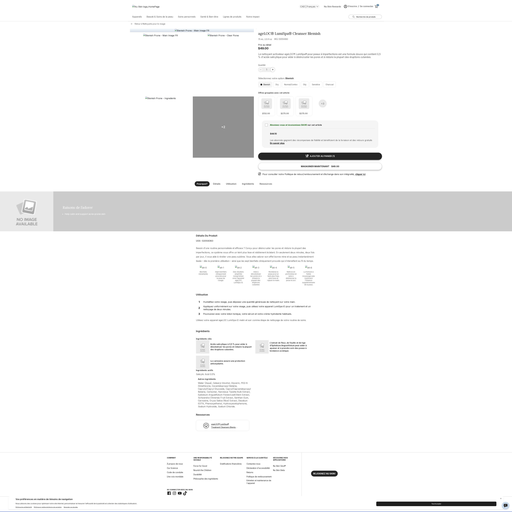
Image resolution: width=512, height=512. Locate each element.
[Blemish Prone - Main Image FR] (192, 30)
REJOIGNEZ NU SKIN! (324, 473)
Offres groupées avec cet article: (274, 93)
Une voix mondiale (175, 476)
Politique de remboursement (259, 476)
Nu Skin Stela (279, 470)
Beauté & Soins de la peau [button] (160, 16)
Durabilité (197, 474)
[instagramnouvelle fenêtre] (174, 493)
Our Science (172, 468)
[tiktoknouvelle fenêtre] (185, 493)
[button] (160, 64)
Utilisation (231, 183)
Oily (304, 84)
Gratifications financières (231, 464)
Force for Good (200, 466)
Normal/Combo (290, 84)
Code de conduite (175, 472)
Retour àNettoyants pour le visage (150, 24)
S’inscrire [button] (352, 6)
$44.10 (273, 133)
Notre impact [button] (252, 16)
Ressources (266, 183)
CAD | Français (307, 6)
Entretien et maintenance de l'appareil (259, 481)
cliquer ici (360, 174)
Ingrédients (248, 183)
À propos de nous (175, 464)
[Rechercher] (353, 17)
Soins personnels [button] (186, 16)
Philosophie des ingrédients (205, 479)
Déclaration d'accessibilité (258, 468)
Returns (250, 472)
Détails (216, 183)
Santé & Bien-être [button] (209, 16)
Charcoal (329, 84)
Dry (277, 84)
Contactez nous (253, 464)
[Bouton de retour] (132, 23)
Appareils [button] (137, 16)
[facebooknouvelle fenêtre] (169, 493)
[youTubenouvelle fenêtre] (180, 493)
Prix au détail (264, 44)
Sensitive (316, 84)
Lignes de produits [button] (232, 16)
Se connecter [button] (366, 6)
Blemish (266, 84)
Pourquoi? (202, 183)
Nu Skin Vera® (279, 466)
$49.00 (263, 48)
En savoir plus (277, 143)
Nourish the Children (202, 470)
